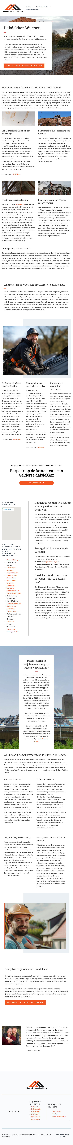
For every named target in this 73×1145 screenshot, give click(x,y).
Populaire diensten (42, 7)
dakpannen (17, 439)
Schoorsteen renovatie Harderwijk (11, 583)
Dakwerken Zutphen (14, 593)
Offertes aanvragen (32, 9)
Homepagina (56, 1111)
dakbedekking (20, 204)
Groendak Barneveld (14, 603)
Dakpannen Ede (12, 573)
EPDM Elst (10, 622)
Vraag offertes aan (36, 483)
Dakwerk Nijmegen (13, 560)
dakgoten (40, 447)
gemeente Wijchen (52, 562)
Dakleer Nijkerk (12, 611)
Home (28, 7)
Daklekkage (35, 1112)
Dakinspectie (36, 1109)
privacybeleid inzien (62, 1135)
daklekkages (17, 174)
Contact (55, 1114)
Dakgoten (34, 1106)
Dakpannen (35, 1114)
